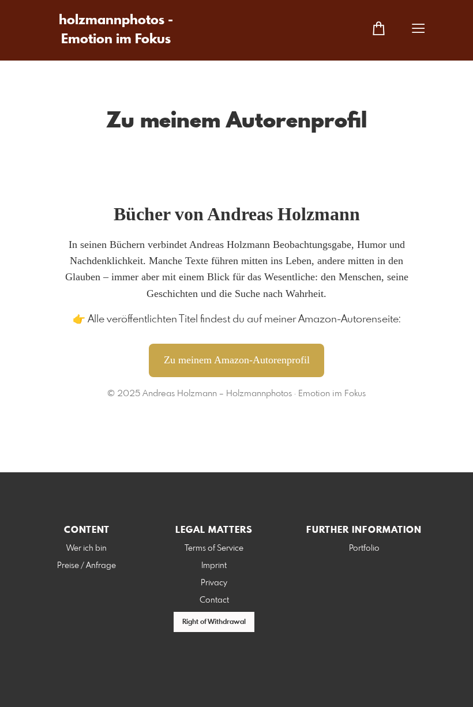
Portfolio (364, 548)
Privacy (214, 583)
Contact (214, 600)
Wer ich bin (86, 548)
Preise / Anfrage (86, 566)
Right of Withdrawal (214, 622)
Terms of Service (214, 548)
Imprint (214, 566)
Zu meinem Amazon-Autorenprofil (237, 360)
